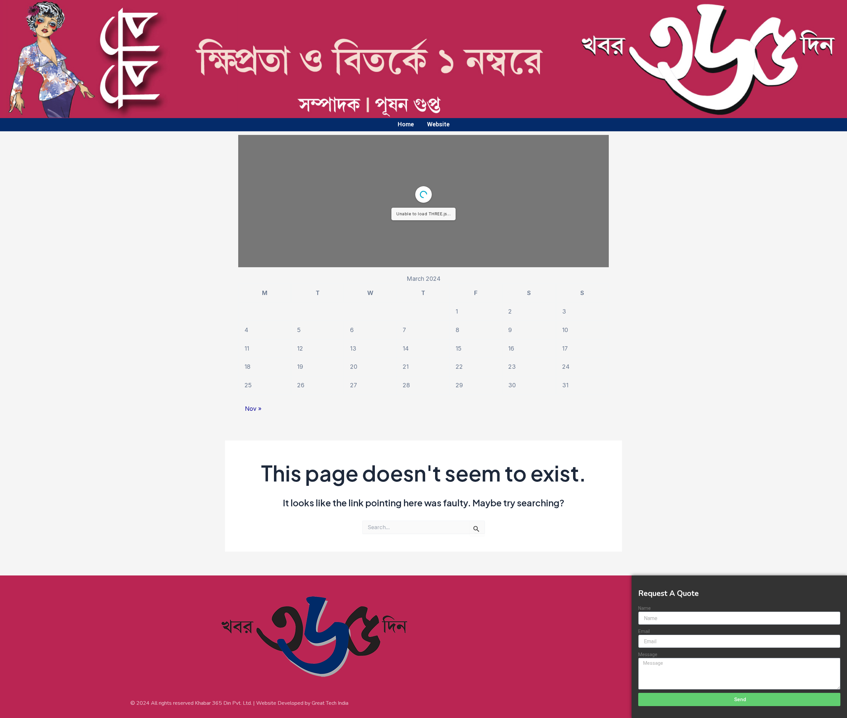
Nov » (253, 408)
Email (644, 631)
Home (406, 124)
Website (438, 124)
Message (647, 654)
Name (644, 608)
